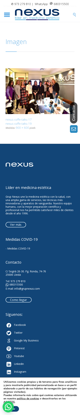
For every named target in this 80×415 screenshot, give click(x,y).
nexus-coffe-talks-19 (19, 123)
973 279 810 (22, 4)
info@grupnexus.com (27, 288)
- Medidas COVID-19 (18, 248)
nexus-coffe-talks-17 (19, 119)
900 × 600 (22, 127)
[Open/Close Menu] (7, 14)
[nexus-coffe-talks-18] (40, 91)
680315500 (16, 284)
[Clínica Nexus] (44, 14)
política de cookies (28, 398)
